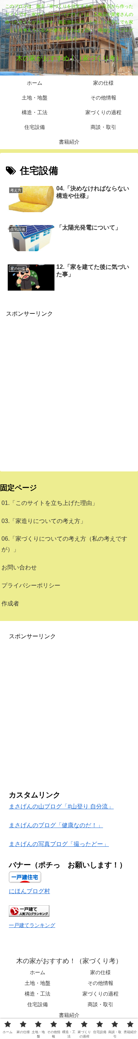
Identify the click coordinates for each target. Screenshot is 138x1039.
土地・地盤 (37, 983)
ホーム (37, 972)
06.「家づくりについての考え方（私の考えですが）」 (64, 544)
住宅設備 (37, 1004)
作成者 (10, 603)
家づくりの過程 (100, 994)
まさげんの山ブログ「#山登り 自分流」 (61, 806)
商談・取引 (100, 1004)
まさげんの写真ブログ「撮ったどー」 (59, 844)
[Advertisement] (69, 388)
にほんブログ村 (29, 891)
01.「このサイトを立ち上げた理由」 (49, 503)
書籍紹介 (69, 1015)
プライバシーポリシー (30, 585)
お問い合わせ (19, 567)
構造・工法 (37, 994)
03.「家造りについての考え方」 (43, 521)
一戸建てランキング (32, 925)
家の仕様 (100, 972)
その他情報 (100, 983)
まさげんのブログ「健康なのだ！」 (56, 825)
